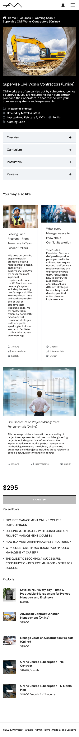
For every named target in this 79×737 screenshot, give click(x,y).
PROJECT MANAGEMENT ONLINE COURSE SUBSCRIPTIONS (33, 522)
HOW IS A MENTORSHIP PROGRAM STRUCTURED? (38, 542)
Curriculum (14, 150)
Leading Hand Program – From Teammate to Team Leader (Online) (20, 241)
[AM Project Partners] (12, 5)
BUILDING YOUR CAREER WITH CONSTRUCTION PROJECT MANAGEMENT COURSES (37, 533)
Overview (13, 137)
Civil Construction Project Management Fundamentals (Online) (33, 424)
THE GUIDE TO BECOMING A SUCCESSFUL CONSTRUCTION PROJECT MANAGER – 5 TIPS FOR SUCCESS (39, 563)
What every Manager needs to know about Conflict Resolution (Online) (58, 236)
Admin (38, 729)
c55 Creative (69, 729)
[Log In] (63, 5)
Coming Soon (16, 122)
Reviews (12, 174)
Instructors (14, 162)
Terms (47, 729)
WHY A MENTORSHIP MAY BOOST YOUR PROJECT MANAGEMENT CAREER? (38, 550)
